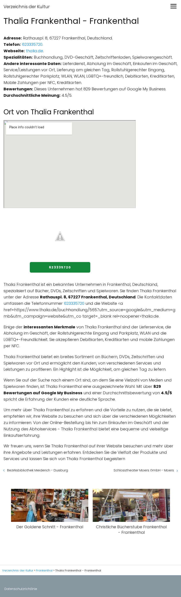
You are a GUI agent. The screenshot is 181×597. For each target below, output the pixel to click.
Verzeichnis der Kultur (27, 7)
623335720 (32, 44)
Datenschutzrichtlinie (20, 589)
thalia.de (34, 51)
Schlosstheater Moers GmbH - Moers (144, 470)
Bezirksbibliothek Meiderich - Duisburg (37, 470)
